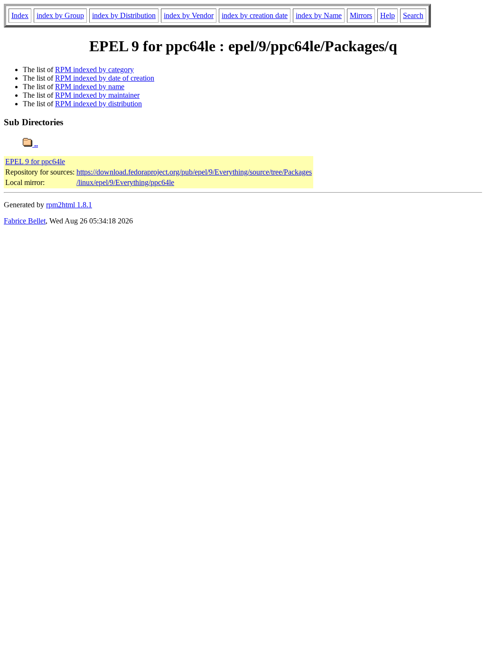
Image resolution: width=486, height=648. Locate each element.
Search (413, 15)
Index (19, 15)
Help (387, 15)
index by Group (60, 15)
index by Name (319, 15)
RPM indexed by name (89, 87)
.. (35, 144)
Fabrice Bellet (25, 221)
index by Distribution (124, 15)
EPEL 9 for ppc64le (35, 161)
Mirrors (361, 15)
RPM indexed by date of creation (104, 78)
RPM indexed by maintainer (97, 95)
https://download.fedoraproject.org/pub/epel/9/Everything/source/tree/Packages (194, 172)
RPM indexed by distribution (98, 104)
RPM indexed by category (94, 69)
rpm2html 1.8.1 (69, 205)
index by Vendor (189, 15)
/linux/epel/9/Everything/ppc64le (125, 182)
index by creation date (255, 15)
